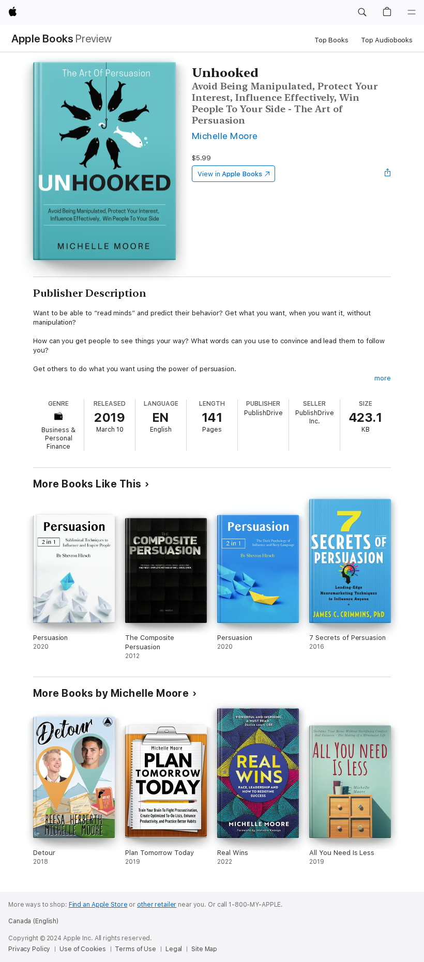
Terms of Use (135, 949)
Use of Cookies (82, 949)
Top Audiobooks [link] (387, 40)
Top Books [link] (331, 40)
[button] (362, 12)
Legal (173, 949)
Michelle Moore (225, 135)
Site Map (204, 949)
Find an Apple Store (98, 904)
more (382, 378)
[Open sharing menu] (388, 174)
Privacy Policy (29, 949)
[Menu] (411, 12)
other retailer (156, 904)
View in (230, 174)
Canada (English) (33, 921)
